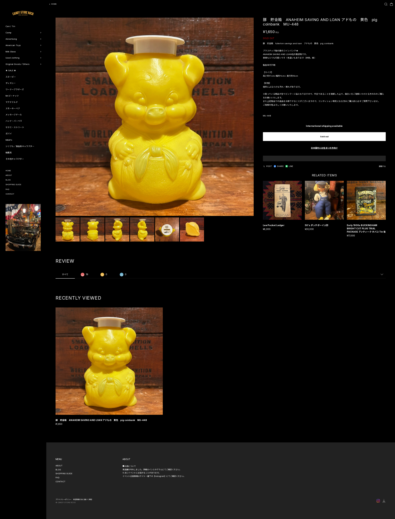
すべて (65, 274)
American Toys (13, 45)
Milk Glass (11, 51)
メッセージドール (14, 114)
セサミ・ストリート (15, 127)
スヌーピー (11, 77)
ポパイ (9, 133)
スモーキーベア (13, 108)
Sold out (324, 136)
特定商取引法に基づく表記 (82, 499)
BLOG (8, 180)
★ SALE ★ (11, 70)
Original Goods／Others (17, 64)
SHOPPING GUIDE (13, 184)
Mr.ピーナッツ (12, 96)
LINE (291, 166)
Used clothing (13, 58)
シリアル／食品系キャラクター (20, 146)
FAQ (7, 189)
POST (269, 166)
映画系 (9, 152)
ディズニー (11, 83)
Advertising (11, 39)
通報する (382, 166)
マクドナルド (12, 102)
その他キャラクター (15, 159)
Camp (8, 32)
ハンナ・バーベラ (14, 121)
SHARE (280, 166)
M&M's (9, 140)
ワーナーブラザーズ (15, 89)
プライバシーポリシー (64, 499)
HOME (8, 171)
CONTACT (10, 194)
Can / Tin (10, 26)
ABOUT (9, 175)
